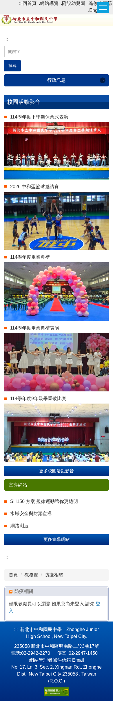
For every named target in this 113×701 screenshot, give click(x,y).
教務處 (31, 574)
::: (21, 3)
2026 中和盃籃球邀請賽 (34, 186)
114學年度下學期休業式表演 (39, 116)
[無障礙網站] (56, 691)
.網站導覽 (49, 3)
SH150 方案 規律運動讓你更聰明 (44, 501)
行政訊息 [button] (56, 80)
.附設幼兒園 (73, 3)
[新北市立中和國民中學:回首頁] (56, 19)
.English (96, 10)
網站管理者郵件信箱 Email (56, 660)
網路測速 (19, 525)
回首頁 (30, 3)
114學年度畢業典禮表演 (34, 327)
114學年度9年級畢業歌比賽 (38, 398)
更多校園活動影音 (56, 470)
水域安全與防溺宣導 (31, 513)
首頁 (13, 574)
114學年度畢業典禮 (30, 257)
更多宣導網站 (56, 539)
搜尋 (12, 65)
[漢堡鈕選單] (103, 7)
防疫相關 (54, 574)
